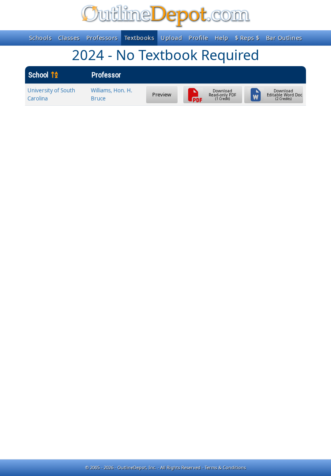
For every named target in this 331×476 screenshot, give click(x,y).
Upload (171, 38)
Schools (40, 38)
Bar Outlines (284, 38)
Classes (69, 38)
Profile (198, 38)
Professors (102, 38)
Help (221, 38)
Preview (161, 94)
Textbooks (139, 38)
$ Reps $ (247, 38)
